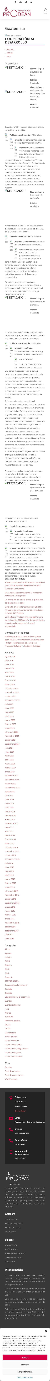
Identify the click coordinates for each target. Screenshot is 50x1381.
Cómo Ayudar (11, 1219)
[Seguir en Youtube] (20, 2)
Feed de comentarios (14, 1075)
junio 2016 (9, 867)
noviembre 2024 (12, 736)
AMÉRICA (11, 49)
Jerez (7, 1009)
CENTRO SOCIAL (12, 981)
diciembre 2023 (11, 775)
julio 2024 (9, 748)
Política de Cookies (14, 1257)
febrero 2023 (10, 815)
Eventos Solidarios (13, 1005)
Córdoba (8, 989)
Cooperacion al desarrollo (16, 985)
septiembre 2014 (12, 931)
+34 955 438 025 (22, 1133)
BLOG (7, 961)
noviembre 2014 (12, 923)
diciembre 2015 (11, 891)
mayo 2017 (9, 827)
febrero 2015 (10, 915)
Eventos (8, 1001)
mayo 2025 (9, 712)
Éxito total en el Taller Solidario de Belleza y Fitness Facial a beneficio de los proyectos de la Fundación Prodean (24, 610)
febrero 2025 (10, 724)
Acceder (8, 1067)
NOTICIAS (9, 1016)
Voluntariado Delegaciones (16, 1048)
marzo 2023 (10, 811)
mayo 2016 (9, 871)
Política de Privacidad (25, 1377)
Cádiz (7, 969)
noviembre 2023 (12, 779)
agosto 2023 (10, 791)
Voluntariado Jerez (13, 1052)
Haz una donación (13, 1223)
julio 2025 (9, 704)
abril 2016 (9, 875)
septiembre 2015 (12, 903)
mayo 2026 (9, 668)
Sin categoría (10, 1032)
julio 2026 (9, 660)
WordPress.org (11, 1079)
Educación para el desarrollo (17, 997)
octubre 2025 (10, 696)
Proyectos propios (12, 1020)
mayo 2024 (9, 756)
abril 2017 (9, 831)
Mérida (8, 1013)
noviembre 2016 (12, 851)
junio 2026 (9, 664)
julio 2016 (9, 863)
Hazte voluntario (12, 1227)
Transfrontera (11, 1036)
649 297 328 (20, 1158)
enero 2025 (10, 728)
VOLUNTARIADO (12, 1040)
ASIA (9, 56)
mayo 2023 (9, 803)
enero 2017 (10, 843)
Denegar (25, 1364)
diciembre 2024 (11, 732)
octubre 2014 (10, 927)
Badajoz (8, 957)
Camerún (9, 977)
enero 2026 (10, 684)
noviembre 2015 (12, 895)
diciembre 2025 (11, 688)
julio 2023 (9, 795)
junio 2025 (9, 708)
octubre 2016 (10, 855)
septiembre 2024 (12, 744)
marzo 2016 (10, 879)
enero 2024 (10, 772)
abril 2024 (9, 760)
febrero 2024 (10, 768)
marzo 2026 (10, 676)
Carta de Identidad (32, 646)
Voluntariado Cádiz (13, 1044)
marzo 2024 (10, 764)
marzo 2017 (10, 835)
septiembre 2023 (12, 787)
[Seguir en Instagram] (26, 2)
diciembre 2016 (11, 847)
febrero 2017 (10, 839)
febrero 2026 (10, 680)
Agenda (8, 953)
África (7, 949)
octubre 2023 (10, 783)
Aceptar (25, 1357)
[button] (46, 1331)
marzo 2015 (10, 911)
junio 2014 (9, 938)
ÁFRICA (10, 53)
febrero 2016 (10, 883)
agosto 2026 (10, 656)
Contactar (10, 1261)
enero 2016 (10, 887)
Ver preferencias (25, 1371)
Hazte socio (10, 1231)
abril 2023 (9, 807)
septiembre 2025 (12, 700)
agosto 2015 (10, 907)
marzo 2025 (10, 720)
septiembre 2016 (12, 859)
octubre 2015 (10, 899)
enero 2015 (10, 919)
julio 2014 (9, 934)
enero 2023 (10, 819)
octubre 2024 (10, 740)
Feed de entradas (12, 1071)
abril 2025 (9, 716)
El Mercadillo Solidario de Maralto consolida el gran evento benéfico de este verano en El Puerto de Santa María (25, 585)
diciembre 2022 (11, 823)
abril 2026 (9, 672)
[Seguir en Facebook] (15, 2)
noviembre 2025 (12, 692)
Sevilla (8, 1024)
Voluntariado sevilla (13, 1056)
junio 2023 (9, 799)
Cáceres (8, 965)
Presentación (11, 1245)
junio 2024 (9, 752)
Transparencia (11, 1249)
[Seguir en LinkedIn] (31, 2)
